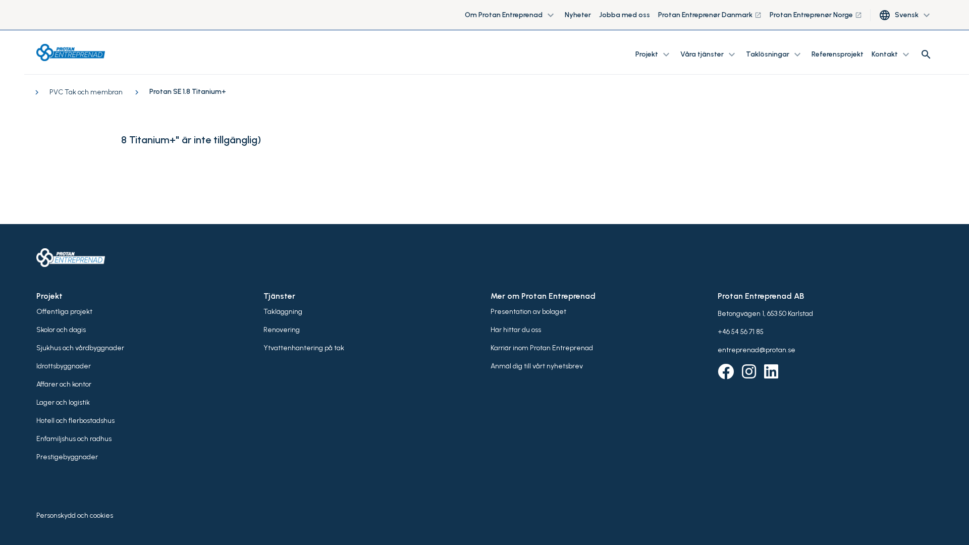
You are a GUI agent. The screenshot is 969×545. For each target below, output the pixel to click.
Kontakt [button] (892, 54)
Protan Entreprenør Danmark (710, 15)
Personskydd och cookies (74, 515)
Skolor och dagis (61, 329)
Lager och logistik (63, 402)
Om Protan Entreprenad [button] (511, 15)
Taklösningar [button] (774, 54)
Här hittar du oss (516, 329)
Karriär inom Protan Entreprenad (542, 348)
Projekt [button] (653, 54)
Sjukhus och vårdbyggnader (80, 348)
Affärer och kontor (63, 384)
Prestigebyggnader (67, 457)
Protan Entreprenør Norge (816, 15)
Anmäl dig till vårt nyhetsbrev (537, 366)
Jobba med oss (624, 15)
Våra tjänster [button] (709, 54)
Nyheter (578, 15)
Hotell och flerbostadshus (75, 420)
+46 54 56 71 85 (741, 332)
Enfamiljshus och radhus (74, 438)
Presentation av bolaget (528, 311)
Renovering (281, 329)
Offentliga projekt (64, 311)
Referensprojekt (838, 54)
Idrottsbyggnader (63, 366)
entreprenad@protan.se (756, 350)
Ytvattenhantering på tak (303, 348)
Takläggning (282, 311)
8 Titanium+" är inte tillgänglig (189, 140)
